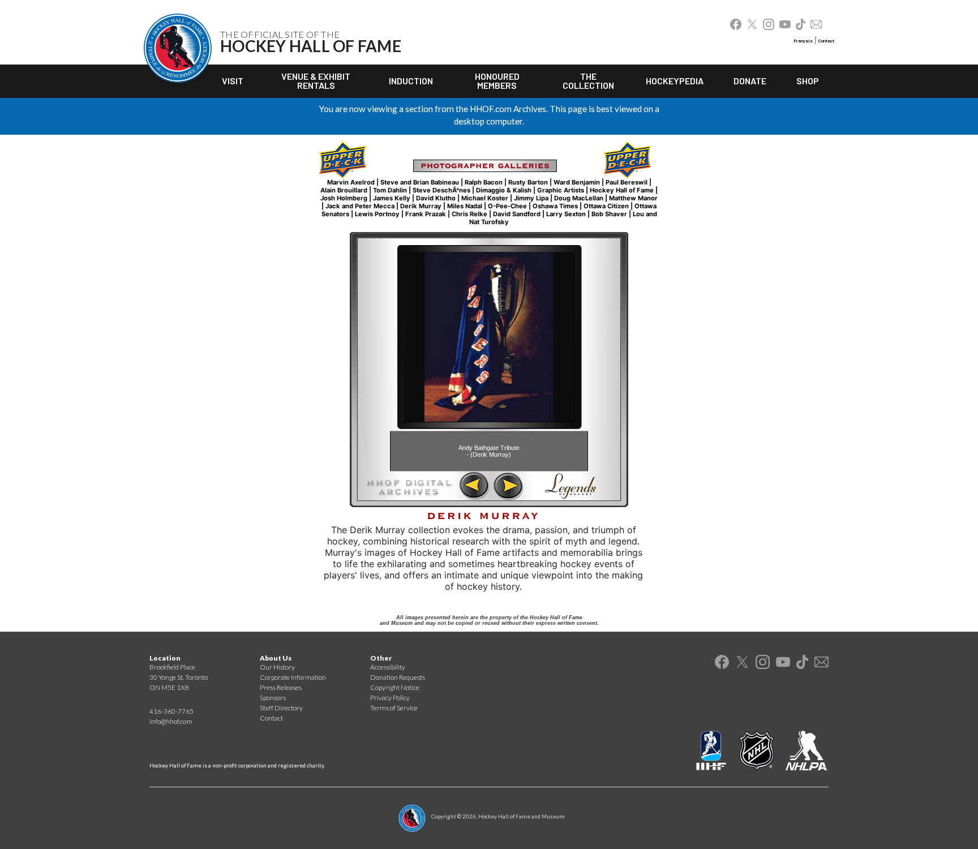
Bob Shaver (609, 214)
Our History (277, 667)
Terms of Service (394, 708)
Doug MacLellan (578, 198)
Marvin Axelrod (351, 182)
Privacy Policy (390, 697)
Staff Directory (281, 708)
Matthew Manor (633, 198)
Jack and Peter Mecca (359, 206)
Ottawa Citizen (606, 206)
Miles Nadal (464, 206)
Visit (232, 80)
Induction (411, 80)
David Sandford (517, 214)
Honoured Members (497, 81)
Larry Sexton (566, 214)
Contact (826, 41)
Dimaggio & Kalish (503, 190)
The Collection (588, 81)
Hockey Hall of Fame (622, 190)
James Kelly (391, 198)
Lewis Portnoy (377, 214)
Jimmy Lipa (531, 198)
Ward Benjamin (577, 182)
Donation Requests (397, 677)
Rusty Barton (528, 182)
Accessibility (387, 667)
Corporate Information (293, 677)
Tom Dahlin (390, 190)
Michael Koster (484, 198)
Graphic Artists (560, 190)
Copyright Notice (394, 687)
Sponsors (273, 697)
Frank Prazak (425, 214)
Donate (750, 80)
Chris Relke (469, 214)
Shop (807, 80)
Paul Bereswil (626, 182)
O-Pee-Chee (507, 206)
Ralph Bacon (484, 182)
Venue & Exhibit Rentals (315, 81)
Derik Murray (420, 206)
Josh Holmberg (343, 198)
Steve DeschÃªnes (441, 190)
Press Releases (281, 687)
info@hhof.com (170, 721)
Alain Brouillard (343, 190)
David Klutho (436, 198)
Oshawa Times (555, 206)
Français (803, 41)
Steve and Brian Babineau (419, 182)
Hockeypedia (675, 80)
